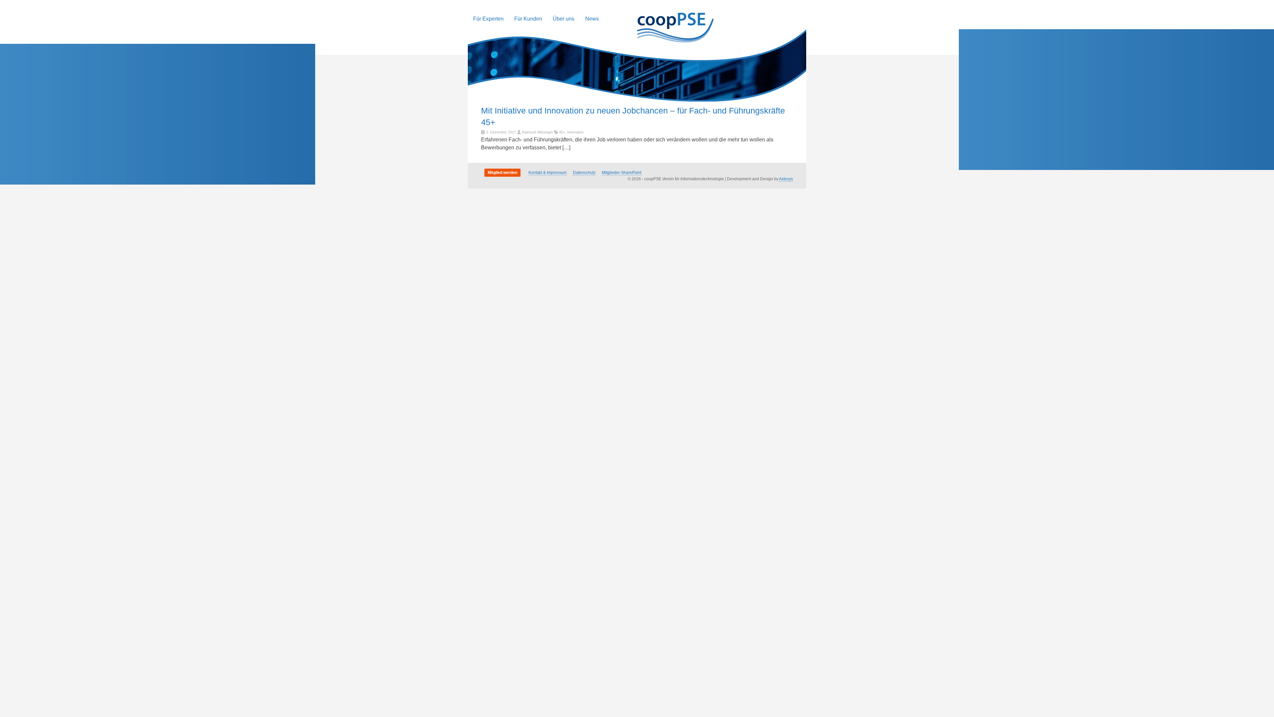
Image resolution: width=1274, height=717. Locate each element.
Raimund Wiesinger (537, 132)
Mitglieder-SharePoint (621, 172)
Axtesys (786, 179)
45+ (562, 132)
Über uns (563, 19)
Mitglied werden (502, 172)
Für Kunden (528, 19)
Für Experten (488, 19)
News (592, 19)
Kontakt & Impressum (548, 172)
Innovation (575, 132)
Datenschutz (584, 172)
